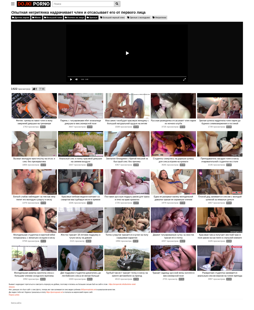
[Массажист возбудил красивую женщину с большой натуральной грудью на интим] (127, 106)
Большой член (54, 17)
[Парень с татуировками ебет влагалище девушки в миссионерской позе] (80, 106)
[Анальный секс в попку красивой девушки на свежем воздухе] (80, 144)
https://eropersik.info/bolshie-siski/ (122, 284)
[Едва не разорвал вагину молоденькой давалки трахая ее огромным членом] (173, 182)
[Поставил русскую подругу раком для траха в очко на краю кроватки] (127, 182)
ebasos (12, 287)
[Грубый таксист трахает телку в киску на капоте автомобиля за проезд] (127, 258)
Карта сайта (16, 303)
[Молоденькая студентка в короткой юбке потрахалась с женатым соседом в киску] (34, 220)
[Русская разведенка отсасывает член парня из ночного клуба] (173, 106)
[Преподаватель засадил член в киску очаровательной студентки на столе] (219, 144)
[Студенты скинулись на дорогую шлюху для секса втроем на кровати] (173, 144)
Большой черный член (113, 17)
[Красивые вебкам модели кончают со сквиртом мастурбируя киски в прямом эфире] (80, 182)
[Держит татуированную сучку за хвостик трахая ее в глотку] (173, 220)
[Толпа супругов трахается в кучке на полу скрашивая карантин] (127, 220)
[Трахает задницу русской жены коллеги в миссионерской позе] (173, 258)
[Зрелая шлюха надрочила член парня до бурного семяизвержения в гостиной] (219, 106)
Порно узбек (14, 295)
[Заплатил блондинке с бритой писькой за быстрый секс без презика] (127, 144)
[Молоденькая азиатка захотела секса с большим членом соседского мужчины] (34, 258)
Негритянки (160, 17)
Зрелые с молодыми (139, 17)
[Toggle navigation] (14, 3)
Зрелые (93, 17)
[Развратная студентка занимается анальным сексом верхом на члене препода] (219, 258)
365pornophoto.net (88, 290)
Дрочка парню (21, 17)
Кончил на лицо (75, 17)
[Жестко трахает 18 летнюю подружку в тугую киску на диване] (80, 220)
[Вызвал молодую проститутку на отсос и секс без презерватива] (34, 144)
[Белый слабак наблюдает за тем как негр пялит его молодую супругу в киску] (34, 182)
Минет (37, 17)
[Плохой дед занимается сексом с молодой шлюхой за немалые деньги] (219, 182)
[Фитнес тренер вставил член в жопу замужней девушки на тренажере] (34, 106)
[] (117, 4)
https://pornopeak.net (54, 292)
